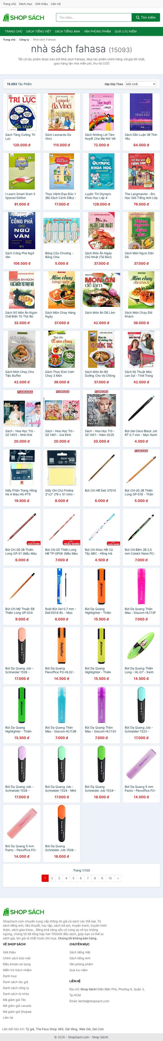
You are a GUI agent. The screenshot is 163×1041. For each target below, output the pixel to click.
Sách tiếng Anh (79, 958)
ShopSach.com (78, 1037)
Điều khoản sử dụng (17, 964)
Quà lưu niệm (125, 31)
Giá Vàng (71, 1029)
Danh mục (25, 4)
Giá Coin (98, 1029)
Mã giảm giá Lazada (17, 1005)
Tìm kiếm (148, 17)
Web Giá (85, 1029)
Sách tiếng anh (67, 31)
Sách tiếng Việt (79, 952)
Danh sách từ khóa (16, 994)
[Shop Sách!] (24, 911)
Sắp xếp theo (114, 84)
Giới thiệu (41, 4)
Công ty (24, 39)
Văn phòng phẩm (97, 31)
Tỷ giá (30, 1029)
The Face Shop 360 (49, 1029)
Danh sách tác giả (15, 982)
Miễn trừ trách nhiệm (17, 970)
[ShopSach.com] (24, 17)
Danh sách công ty (16, 988)
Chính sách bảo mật (17, 958)
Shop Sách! (100, 1037)
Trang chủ (9, 4)
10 (110, 878)
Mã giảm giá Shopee (17, 1011)
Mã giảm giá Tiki (14, 1000)
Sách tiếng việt (38, 31)
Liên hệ (56, 4)
